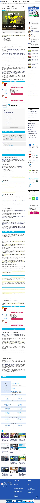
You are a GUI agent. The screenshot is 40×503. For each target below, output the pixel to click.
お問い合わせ (15, 485)
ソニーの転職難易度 (7, 409)
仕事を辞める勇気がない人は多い (9, 112)
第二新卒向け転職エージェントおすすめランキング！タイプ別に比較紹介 (35, 57)
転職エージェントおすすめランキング (7, 396)
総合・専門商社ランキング (32, 127)
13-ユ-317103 (12, 390)
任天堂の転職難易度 (7, 408)
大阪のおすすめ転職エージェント (33, 111)
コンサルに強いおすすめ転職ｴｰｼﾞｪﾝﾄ (7, 419)
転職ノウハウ (24, 1)
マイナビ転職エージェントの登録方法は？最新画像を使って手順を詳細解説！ (35, 64)
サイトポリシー (16, 495)
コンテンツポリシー (16, 496)
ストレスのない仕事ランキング (32, 125)
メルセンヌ (13, 106)
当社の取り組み (16, 484)
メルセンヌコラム (3, 378)
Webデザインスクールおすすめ (32, 135)
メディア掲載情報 (16, 483)
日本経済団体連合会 (30, 492)
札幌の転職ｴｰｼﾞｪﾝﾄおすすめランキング (7, 427)
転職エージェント (15, 1)
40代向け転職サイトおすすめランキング (7, 415)
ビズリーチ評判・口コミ (7, 402)
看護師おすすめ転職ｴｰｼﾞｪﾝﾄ (20, 421)
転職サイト (20, 1)
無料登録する (17, 87)
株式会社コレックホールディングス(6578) (16, 391)
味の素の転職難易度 (20, 409)
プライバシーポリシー (17, 492)
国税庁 (28, 484)
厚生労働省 (29, 481)
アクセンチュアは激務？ (20, 408)
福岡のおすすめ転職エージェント (33, 115)
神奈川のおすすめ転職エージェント (33, 113)
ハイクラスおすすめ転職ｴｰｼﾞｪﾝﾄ (7, 421)
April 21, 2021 (11, 145)
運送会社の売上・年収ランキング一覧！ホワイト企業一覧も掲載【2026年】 (35, 67)
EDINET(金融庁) (30, 488)
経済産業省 (29, 483)
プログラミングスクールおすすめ (33, 133)
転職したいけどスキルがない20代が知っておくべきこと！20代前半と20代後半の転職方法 (35, 60)
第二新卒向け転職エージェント (20, 396)
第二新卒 (28, 1)
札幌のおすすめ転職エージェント (33, 117)
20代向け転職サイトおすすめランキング (7, 413)
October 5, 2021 (12, 139)
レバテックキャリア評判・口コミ (20, 405)
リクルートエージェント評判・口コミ (20, 402)
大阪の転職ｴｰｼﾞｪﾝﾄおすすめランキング (20, 425)
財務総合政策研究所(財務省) (31, 489)
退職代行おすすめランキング (32, 137)
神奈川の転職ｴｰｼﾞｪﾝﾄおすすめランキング (7, 425)
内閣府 (28, 485)
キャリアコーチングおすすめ (32, 131)
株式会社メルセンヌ (9, 379)
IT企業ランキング (7, 399)
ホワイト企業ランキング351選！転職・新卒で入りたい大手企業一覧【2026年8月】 (35, 51)
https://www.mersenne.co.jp (15, 383)
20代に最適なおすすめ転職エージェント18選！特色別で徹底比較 (35, 54)
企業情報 (15, 481)
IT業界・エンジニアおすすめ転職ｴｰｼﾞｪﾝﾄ (20, 419)
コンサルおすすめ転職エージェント (33, 93)
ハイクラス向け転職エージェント (33, 86)
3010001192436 (13, 388)
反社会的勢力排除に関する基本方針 (18, 488)
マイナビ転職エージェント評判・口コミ (7, 405)
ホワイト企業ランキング (20, 399)
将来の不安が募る (7, 115)
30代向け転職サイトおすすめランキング (19, 413)
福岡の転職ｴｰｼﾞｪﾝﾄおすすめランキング (20, 427)
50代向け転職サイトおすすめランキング (19, 415)
